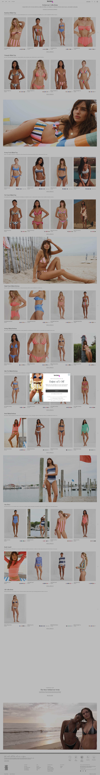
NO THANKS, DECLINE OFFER (56, 393)
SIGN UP (56, 390)
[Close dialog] (69, 375)
